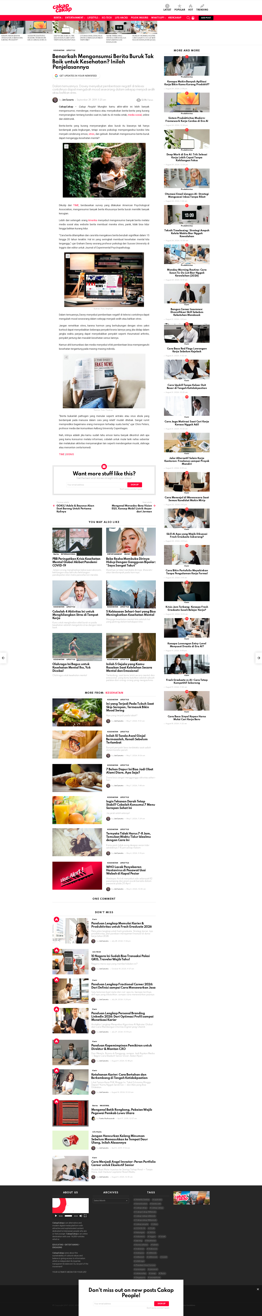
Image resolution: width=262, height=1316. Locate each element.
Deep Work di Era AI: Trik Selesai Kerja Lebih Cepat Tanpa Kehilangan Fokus (64, 38)
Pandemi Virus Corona (145, 1265)
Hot (190, 10)
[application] (70, 1208)
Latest (167, 10)
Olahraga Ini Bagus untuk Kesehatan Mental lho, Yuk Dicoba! (71, 667)
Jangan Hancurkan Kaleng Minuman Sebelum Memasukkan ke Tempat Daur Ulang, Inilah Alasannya (119, 1139)
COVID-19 (140, 1228)
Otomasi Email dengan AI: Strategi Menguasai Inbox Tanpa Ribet (91, 38)
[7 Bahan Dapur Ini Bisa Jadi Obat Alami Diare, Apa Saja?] (77, 778)
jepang (139, 1241)
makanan (140, 1249)
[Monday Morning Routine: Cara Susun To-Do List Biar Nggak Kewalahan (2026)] (144, 27)
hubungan (140, 1232)
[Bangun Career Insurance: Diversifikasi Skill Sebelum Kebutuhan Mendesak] (187, 293)
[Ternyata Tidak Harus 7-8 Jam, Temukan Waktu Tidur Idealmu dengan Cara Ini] (77, 842)
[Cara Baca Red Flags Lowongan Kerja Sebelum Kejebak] (187, 333)
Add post (206, 18)
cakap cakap (157, 1208)
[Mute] (80, 1216)
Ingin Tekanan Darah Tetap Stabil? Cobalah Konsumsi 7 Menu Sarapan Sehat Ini (130, 805)
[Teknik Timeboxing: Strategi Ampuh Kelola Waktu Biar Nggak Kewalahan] (118, 27)
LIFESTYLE (92, 18)
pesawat (153, 1269)
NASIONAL (104, 1106)
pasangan (140, 1269)
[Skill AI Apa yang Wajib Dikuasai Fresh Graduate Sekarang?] (187, 518)
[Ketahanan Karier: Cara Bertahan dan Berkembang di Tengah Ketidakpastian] (70, 1082)
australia (158, 1200)
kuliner (155, 1245)
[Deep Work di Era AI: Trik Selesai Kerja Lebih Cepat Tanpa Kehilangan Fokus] (65, 27)
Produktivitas (187, 77)
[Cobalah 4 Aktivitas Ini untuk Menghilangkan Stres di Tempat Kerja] (77, 594)
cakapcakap (141, 1208)
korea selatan (142, 1245)
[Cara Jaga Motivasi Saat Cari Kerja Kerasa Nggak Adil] (187, 406)
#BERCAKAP (174, 18)
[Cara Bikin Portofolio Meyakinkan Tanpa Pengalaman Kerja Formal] (187, 555)
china (155, 1224)
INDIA (152, 1232)
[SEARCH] (188, 18)
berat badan (141, 1204)
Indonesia (140, 1236)
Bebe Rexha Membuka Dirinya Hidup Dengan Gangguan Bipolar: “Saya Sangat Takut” (131, 562)
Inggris (152, 1236)
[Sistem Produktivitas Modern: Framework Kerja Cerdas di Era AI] (39, 27)
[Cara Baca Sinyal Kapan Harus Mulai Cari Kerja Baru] (187, 701)
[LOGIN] (193, 18)
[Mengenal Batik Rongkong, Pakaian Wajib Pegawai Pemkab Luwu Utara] (70, 1113)
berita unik (156, 1204)
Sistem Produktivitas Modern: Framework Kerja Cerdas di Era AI (37, 38)
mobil (164, 1257)
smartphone (155, 1277)
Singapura (140, 1277)
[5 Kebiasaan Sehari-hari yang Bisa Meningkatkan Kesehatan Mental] (131, 594)
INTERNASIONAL (68, 554)
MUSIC (127, 554)
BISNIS (70, 454)
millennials (153, 1257)
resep (153, 1273)
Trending (202, 10)
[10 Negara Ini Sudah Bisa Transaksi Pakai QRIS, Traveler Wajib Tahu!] (70, 961)
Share (66, 146)
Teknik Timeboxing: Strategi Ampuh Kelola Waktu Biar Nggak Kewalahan (186, 233)
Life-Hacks (121, 18)
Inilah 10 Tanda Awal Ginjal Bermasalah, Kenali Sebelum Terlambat (127, 739)
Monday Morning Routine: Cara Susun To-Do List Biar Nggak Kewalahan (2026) (144, 38)
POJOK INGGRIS (139, 18)
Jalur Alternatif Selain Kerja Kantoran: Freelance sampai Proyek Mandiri (186, 461)
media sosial (135, 114)
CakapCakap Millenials (146, 1212)
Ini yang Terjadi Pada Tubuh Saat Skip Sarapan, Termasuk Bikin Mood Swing (130, 707)
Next (260, 33)
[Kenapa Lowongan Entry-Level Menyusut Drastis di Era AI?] (187, 628)
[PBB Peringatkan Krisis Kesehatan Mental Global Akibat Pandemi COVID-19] (77, 542)
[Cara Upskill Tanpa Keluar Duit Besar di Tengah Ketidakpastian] (187, 369)
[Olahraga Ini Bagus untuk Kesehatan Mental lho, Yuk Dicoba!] (77, 647)
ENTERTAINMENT (114, 554)
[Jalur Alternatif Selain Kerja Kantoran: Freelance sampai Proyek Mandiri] (187, 442)
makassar (153, 1249)
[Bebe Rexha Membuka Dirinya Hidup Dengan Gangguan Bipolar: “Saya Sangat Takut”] (131, 542)
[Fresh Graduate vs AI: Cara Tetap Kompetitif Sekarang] (187, 664)
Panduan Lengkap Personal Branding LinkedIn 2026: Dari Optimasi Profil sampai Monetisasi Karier (122, 1016)
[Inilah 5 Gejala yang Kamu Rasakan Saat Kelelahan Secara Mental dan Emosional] (131, 647)
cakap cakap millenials (145, 1216)
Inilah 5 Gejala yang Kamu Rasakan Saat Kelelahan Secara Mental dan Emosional (129, 667)
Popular (179, 10)
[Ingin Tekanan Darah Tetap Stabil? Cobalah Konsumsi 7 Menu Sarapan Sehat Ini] (77, 810)
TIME (76, 205)
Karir (94, 919)
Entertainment (74, 18)
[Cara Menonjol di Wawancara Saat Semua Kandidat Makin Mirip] (187, 482)
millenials (152, 1253)
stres (91, 134)
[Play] (56, 1216)
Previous (1, 33)
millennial (140, 1257)
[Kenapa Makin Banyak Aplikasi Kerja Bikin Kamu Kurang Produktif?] (13, 27)
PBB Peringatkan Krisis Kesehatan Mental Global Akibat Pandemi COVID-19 (76, 562)
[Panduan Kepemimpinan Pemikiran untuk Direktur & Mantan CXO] (70, 1052)
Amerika (92, 220)
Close (258, 1289)
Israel (162, 1236)
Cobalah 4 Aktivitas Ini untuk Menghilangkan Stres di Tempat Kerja (75, 615)
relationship (141, 1273)
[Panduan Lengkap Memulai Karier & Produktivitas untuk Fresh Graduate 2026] (70, 930)
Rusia (163, 1273)
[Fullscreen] (85, 1216)
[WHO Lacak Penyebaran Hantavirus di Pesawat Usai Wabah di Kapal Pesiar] (77, 876)
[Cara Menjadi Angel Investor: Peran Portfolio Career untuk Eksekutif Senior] (70, 1168)
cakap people (142, 1224)
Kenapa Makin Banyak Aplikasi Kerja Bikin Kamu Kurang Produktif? (12, 38)
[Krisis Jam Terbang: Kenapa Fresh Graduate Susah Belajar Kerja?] (187, 591)
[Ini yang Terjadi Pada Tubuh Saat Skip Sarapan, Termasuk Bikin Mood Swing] (77, 712)
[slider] (68, 1216)
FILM (152, 1228)
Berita (57, 18)
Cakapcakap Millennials (146, 1220)
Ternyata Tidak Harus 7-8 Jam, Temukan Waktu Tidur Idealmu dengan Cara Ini (128, 837)
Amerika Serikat (142, 1200)
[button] (70, 1208)
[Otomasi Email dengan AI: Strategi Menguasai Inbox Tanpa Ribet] (92, 27)
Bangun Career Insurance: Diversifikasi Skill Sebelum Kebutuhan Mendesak (186, 312)
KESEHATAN (58, 607)
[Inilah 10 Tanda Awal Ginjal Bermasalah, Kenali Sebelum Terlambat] (77, 745)
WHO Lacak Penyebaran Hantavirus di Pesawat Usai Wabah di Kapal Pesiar (126, 870)
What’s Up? (157, 18)
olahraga (140, 1261)
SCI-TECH (107, 18)
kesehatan (151, 1241)
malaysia (140, 1253)
